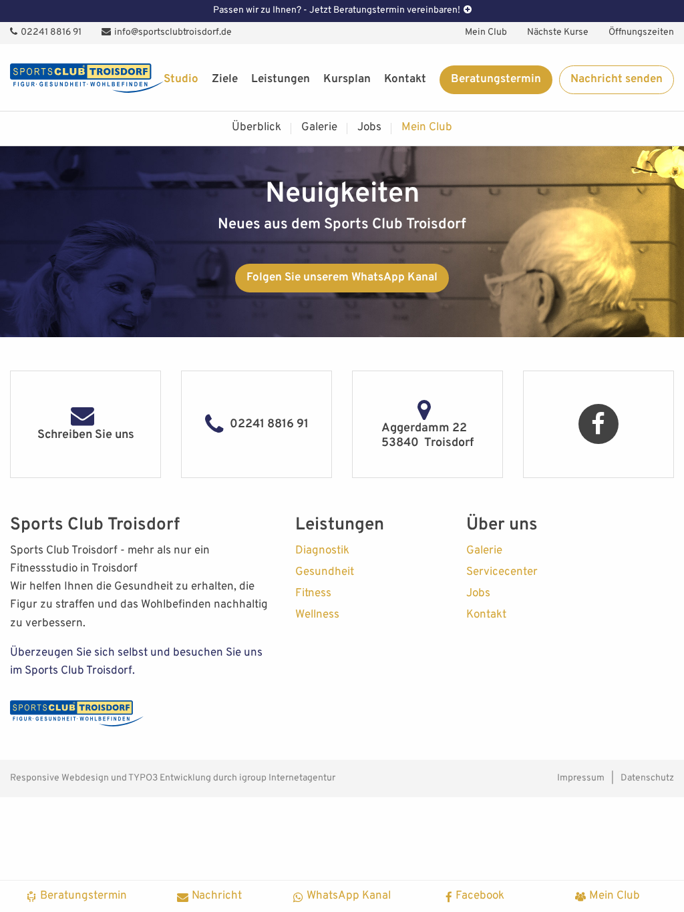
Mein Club (486, 32)
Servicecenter (502, 572)
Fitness (313, 593)
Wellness (317, 615)
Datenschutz (647, 778)
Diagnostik (322, 550)
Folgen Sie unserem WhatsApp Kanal (342, 277)
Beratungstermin (496, 79)
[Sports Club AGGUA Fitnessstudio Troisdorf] (87, 78)
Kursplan (347, 79)
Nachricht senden (616, 79)
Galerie (319, 127)
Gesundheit (324, 572)
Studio (181, 79)
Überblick (256, 127)
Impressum (581, 778)
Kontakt (405, 79)
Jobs (369, 127)
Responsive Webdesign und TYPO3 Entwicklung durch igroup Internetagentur (172, 778)
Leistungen (280, 79)
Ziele (225, 79)
